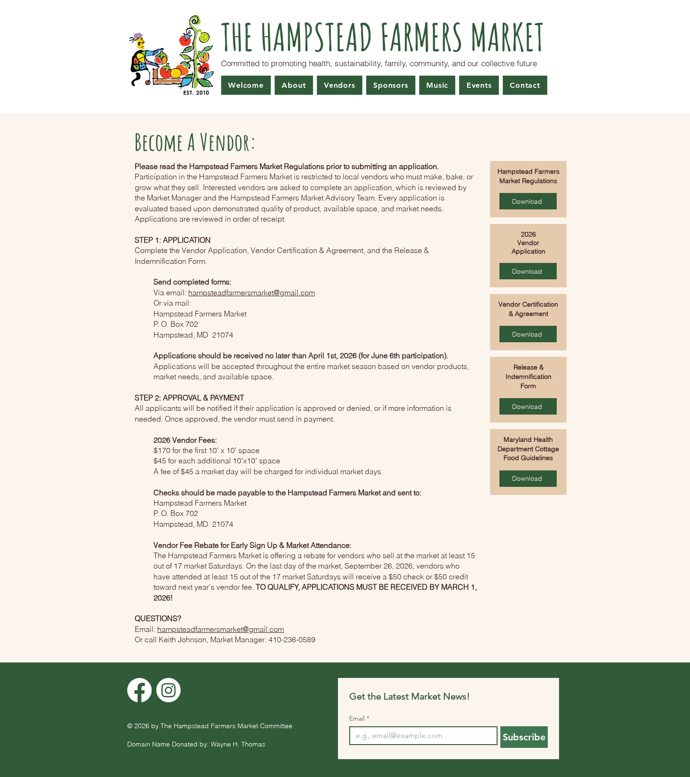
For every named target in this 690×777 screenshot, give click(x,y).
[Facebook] (139, 690)
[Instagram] (168, 690)
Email (359, 719)
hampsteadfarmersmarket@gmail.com (251, 292)
